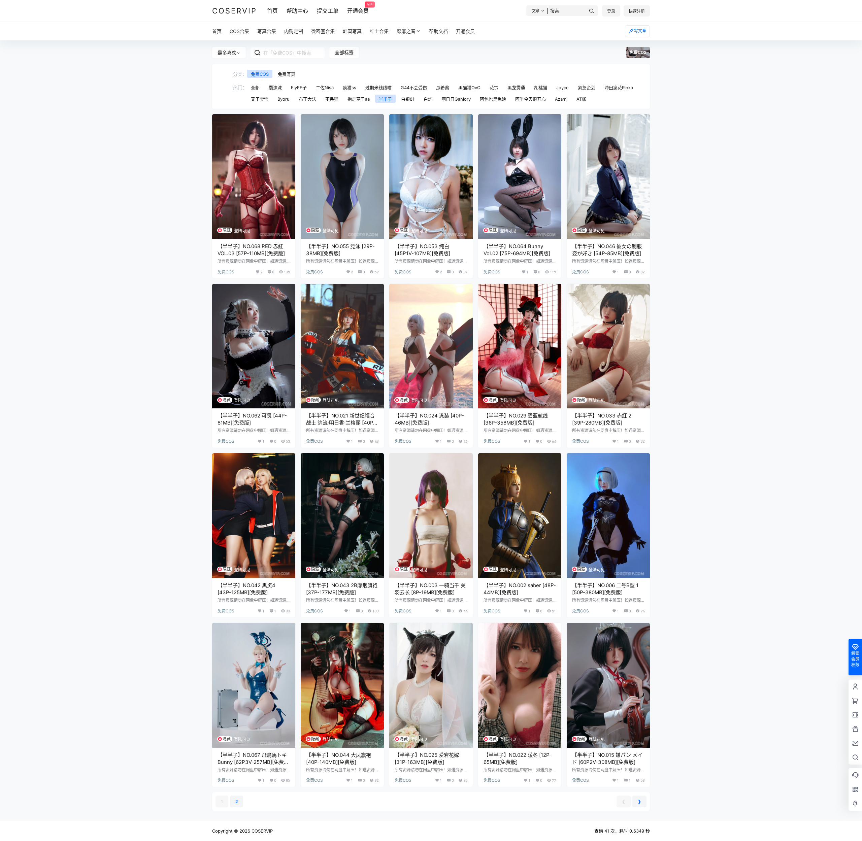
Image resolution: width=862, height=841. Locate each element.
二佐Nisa (325, 87)
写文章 (640, 30)
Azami (561, 99)
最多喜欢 (227, 53)
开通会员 (358, 8)
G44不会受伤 (414, 87)
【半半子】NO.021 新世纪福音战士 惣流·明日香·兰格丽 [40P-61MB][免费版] (340, 422)
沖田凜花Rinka (618, 87)
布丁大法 (307, 99)
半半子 (385, 99)
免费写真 (286, 74)
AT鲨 (581, 99)
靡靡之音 (406, 31)
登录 (611, 11)
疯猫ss (349, 87)
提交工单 (327, 10)
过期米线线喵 (378, 87)
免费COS (260, 74)
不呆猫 (331, 99)
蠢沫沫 (275, 87)
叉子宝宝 (259, 99)
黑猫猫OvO (469, 87)
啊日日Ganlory (456, 99)
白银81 (408, 99)
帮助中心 (297, 10)
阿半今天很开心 (530, 99)
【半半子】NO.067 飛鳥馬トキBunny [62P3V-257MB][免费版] (252, 762)
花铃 (494, 87)
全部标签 (344, 52)
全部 (255, 87)
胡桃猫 (540, 87)
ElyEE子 (299, 87)
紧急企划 (586, 87)
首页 (272, 10)
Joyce (562, 87)
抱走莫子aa (358, 99)
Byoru (283, 99)
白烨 (428, 99)
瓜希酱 (442, 87)
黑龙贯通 (516, 87)
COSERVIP (261, 831)
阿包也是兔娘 (493, 99)
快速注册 (637, 11)
